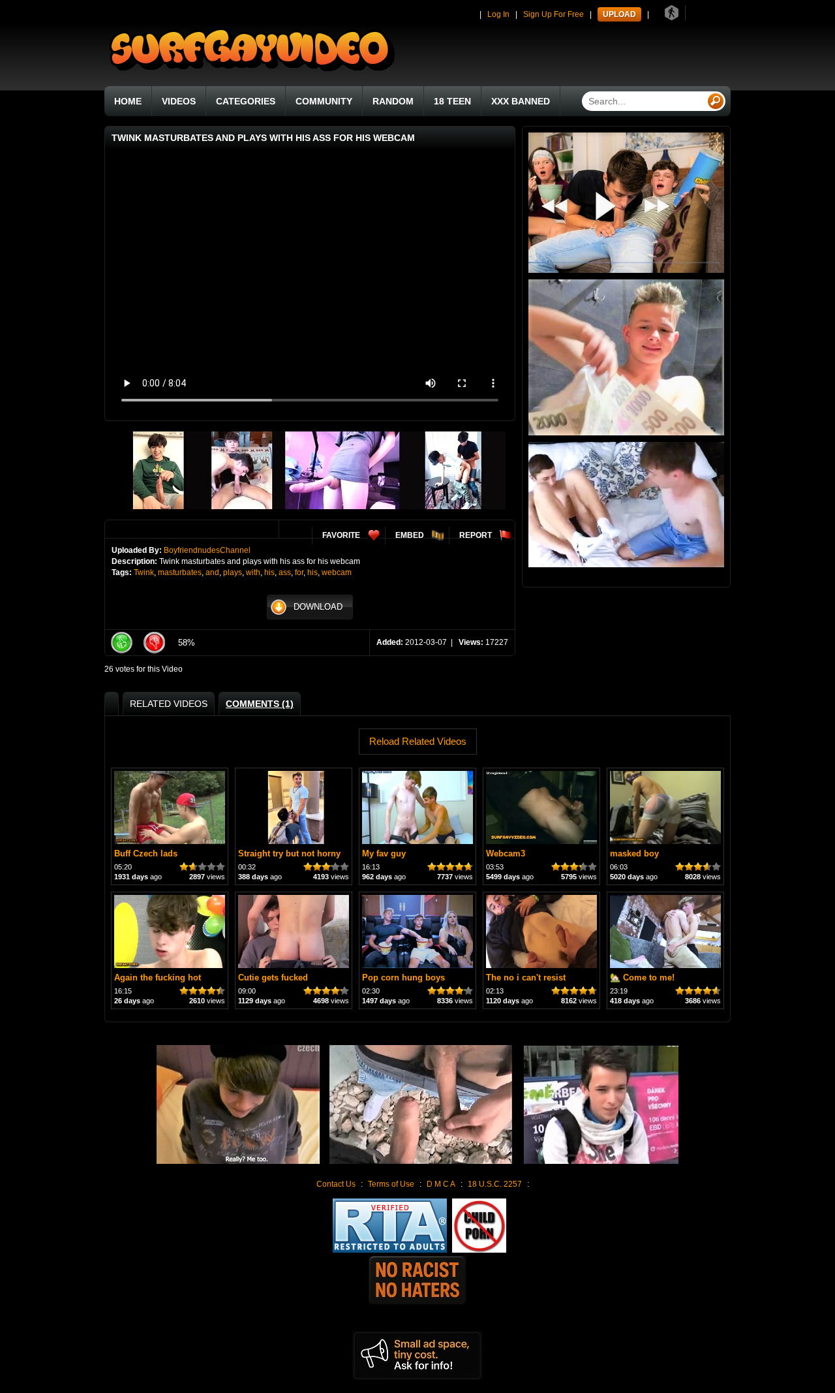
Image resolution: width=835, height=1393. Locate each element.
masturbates (180, 572)
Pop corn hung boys (403, 977)
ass (285, 572)
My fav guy (384, 853)
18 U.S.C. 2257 (495, 1184)
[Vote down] (154, 642)
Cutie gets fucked (273, 977)
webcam (337, 572)
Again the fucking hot (157, 977)
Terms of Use (391, 1184)
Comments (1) (260, 703)
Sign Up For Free (553, 14)
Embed (409, 535)
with (253, 572)
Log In (498, 14)
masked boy (634, 853)
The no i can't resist (526, 977)
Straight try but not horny (289, 853)
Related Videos (168, 703)
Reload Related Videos (417, 741)
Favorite (341, 535)
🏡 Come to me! (642, 977)
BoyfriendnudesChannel (207, 550)
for (299, 572)
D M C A (441, 1184)
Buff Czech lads (145, 853)
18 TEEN (452, 101)
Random (393, 101)
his (269, 572)
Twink (144, 572)
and (212, 572)
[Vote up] (121, 642)
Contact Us (336, 1184)
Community (324, 101)
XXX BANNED (520, 101)
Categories (245, 101)
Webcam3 (505, 853)
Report (475, 535)
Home (128, 101)
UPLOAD (619, 14)
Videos (179, 101)
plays (232, 572)
